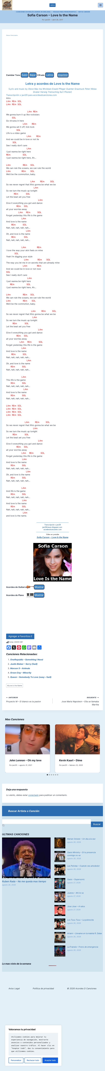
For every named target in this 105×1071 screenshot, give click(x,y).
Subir (25, 74)
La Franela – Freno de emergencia (82, 947)
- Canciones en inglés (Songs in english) (32, 12)
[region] (33, 1045)
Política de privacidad (43, 988)
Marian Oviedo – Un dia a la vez (81, 839)
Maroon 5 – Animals (20, 668)
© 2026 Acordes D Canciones (81, 988)
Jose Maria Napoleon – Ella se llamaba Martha (80, 701)
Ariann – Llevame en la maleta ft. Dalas (84, 933)
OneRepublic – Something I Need (26, 659)
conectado (33, 795)
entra (53, 5)
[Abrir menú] (100, 5)
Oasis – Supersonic (76, 879)
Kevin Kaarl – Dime (70, 760)
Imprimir (63, 74)
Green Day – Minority (20, 672)
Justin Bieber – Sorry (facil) (24, 664)
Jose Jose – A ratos (76, 906)
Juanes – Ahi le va (75, 893)
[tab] (47, 774)
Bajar (33, 74)
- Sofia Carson (83, 12)
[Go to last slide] (9, 748)
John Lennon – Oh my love (25, 760)
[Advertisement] (52, 55)
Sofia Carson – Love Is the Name (52, 537)
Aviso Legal (14, 988)
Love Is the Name (14, 686)
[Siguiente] (96, 748)
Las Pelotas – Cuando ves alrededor (83, 866)
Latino (49, 74)
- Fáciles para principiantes (64, 12)
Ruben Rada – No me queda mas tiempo (24, 881)
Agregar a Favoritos (20, 636)
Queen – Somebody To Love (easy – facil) (30, 677)
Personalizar (16, 1060)
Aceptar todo (50, 1060)
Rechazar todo (33, 1060)
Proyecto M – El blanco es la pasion (23, 700)
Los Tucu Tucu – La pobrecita (80, 920)
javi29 (47, 20)
